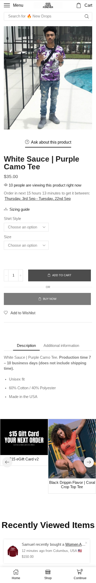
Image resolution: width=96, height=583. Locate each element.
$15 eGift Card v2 (24, 459)
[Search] (87, 16)
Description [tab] (26, 345)
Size (7, 237)
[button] (13, 5)
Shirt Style (12, 218)
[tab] (26, 345)
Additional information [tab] (61, 345)
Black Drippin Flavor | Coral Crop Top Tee (72, 484)
